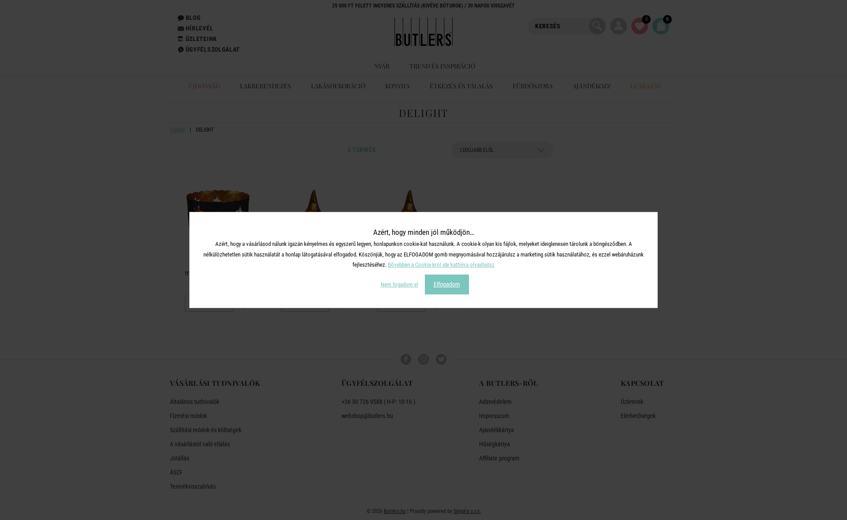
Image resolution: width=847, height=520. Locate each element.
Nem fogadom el (399, 284)
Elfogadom (447, 284)
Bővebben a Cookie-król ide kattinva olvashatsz (441, 264)
